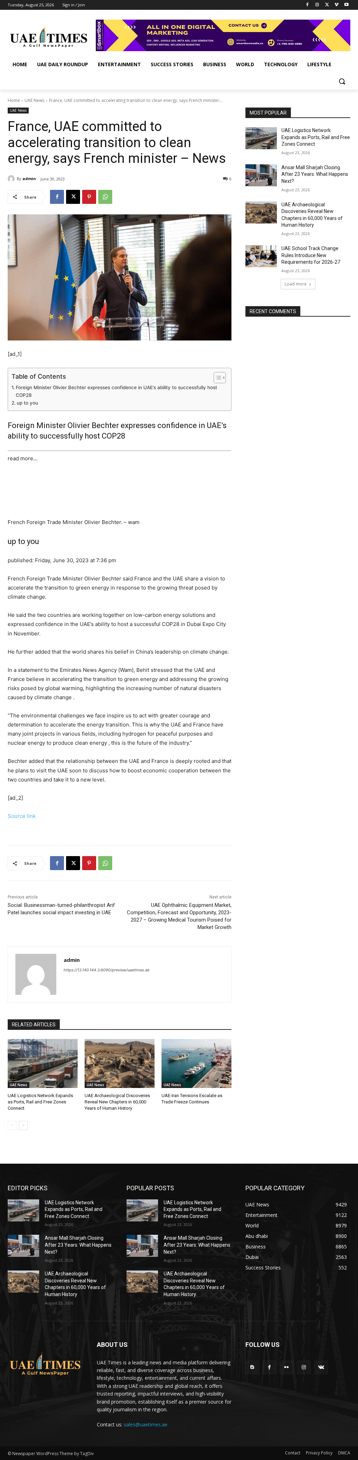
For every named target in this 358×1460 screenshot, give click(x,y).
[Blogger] (252, 1367)
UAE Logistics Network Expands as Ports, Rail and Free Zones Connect (40, 1102)
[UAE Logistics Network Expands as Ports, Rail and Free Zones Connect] (43, 1063)
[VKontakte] (321, 1367)
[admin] (12, 178)
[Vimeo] (336, 5)
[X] (327, 5)
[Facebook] (307, 5)
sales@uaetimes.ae (145, 1424)
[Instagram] (317, 5)
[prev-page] (12, 1125)
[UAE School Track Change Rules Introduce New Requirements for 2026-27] (261, 256)
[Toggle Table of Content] (216, 378)
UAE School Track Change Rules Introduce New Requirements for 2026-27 (310, 255)
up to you (27, 403)
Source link (22, 816)
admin (29, 178)
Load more (296, 284)
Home (14, 100)
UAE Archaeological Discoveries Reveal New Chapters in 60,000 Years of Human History (117, 1102)
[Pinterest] (89, 197)
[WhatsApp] (105, 197)
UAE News (34, 100)
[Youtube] (346, 5)
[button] (342, 81)
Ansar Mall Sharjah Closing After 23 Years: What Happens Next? (314, 174)
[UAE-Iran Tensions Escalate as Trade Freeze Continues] (196, 1063)
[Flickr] (286, 1367)
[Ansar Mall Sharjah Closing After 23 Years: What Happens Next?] (261, 175)
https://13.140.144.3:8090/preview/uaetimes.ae (106, 969)
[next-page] (23, 1125)
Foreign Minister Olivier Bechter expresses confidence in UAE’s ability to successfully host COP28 (116, 391)
